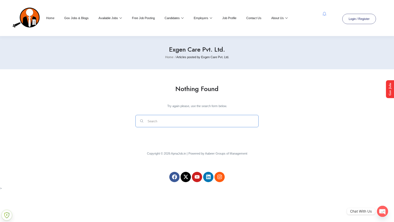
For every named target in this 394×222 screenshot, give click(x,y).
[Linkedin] (208, 177)
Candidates (173, 18)
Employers (201, 18)
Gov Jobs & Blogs (76, 18)
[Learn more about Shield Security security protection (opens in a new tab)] (6, 215)
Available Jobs (108, 18)
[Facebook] (174, 177)
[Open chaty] (382, 211)
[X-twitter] (186, 177)
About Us (278, 18)
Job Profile (229, 18)
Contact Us (253, 18)
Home (50, 18)
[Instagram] (219, 177)
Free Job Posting (143, 18)
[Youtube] (197, 177)
